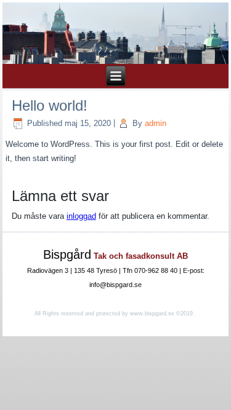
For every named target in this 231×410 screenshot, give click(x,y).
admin (155, 123)
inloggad (81, 216)
